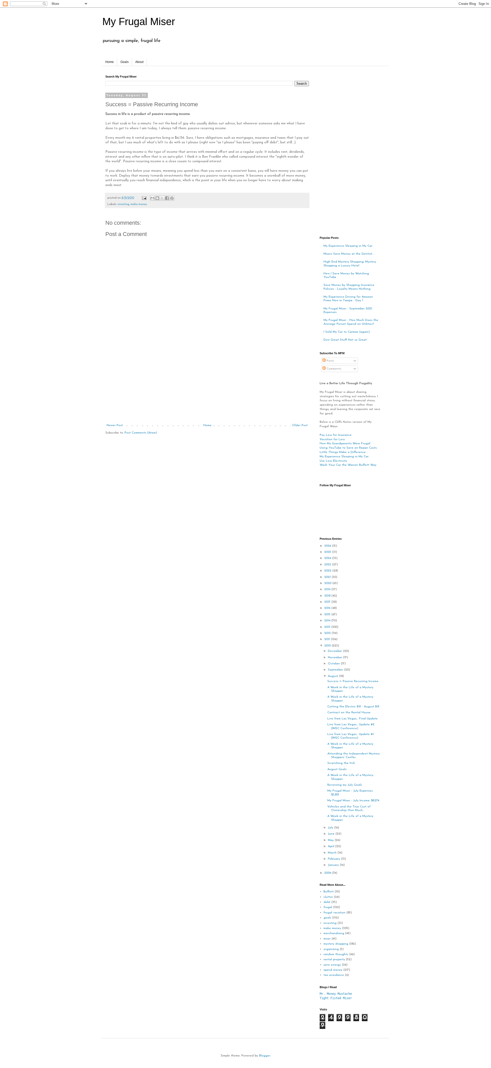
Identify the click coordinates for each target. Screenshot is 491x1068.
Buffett (328, 891)
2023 (328, 564)
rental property (334, 959)
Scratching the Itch (341, 763)
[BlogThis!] (157, 198)
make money (138, 204)
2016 (327, 608)
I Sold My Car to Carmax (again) (346, 331)
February (334, 858)
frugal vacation (334, 912)
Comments (333, 368)
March (333, 852)
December (335, 651)
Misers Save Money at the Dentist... (348, 253)
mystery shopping (335, 943)
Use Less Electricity (333, 460)
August (333, 676)
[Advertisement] (207, 385)
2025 (328, 552)
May (331, 840)
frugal (327, 907)
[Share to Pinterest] (171, 198)
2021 (328, 577)
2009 (328, 873)
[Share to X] (162, 198)
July (331, 827)
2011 (327, 639)
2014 (327, 620)
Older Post (300, 425)
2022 (328, 570)
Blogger (264, 1055)
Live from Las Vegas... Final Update (352, 718)
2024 (328, 558)
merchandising (333, 933)
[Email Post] (144, 198)
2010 (328, 645)
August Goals (337, 769)
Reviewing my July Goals (344, 784)
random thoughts (335, 954)
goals (327, 917)
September (336, 669)
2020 (328, 583)
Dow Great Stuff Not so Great (345, 339)
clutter (328, 897)
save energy (332, 964)
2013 (327, 627)
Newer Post (115, 425)
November (335, 657)
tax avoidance (333, 975)
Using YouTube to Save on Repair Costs (348, 447)
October (334, 663)
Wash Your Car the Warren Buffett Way (348, 465)
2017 (327, 601)
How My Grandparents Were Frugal (345, 443)
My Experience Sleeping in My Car (347, 245)
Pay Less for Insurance (336, 435)
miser (327, 938)
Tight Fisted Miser (336, 998)
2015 (327, 614)
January (334, 865)
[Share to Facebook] (167, 198)
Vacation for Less (332, 439)
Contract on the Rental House (349, 712)
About (139, 62)
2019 (327, 589)
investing (123, 204)
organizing (331, 949)
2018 (327, 595)
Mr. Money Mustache (336, 994)
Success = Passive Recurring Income (352, 681)
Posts (330, 360)
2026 (328, 545)
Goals (124, 62)
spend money (332, 970)
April (331, 846)
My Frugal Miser (138, 21)
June (332, 833)
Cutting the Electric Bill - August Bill (353, 706)
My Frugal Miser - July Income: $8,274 (353, 800)
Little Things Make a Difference (343, 452)
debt (326, 902)
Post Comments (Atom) (141, 432)
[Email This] (152, 198)
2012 (328, 633)
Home (109, 62)
